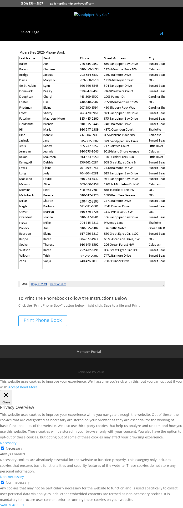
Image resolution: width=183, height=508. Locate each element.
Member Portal (88, 351)
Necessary (14, 448)
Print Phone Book (43, 320)
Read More (28, 387)
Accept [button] (13, 387)
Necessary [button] (8, 443)
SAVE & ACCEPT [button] (12, 505)
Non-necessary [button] (12, 476)
